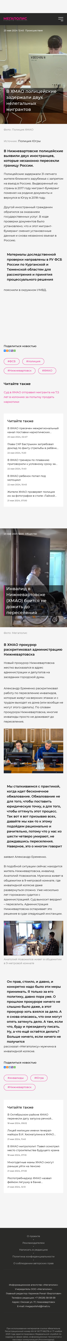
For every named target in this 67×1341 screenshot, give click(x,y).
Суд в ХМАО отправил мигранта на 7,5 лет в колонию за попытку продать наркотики (31, 397)
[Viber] (12, 351)
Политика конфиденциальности (33, 1256)
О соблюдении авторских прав (33, 1263)
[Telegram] (10, 351)
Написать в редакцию (33, 1249)
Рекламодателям (34, 1242)
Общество (31, 533)
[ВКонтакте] (5, 351)
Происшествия (34, 30)
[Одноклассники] (7, 351)
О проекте (33, 1236)
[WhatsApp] (15, 351)
